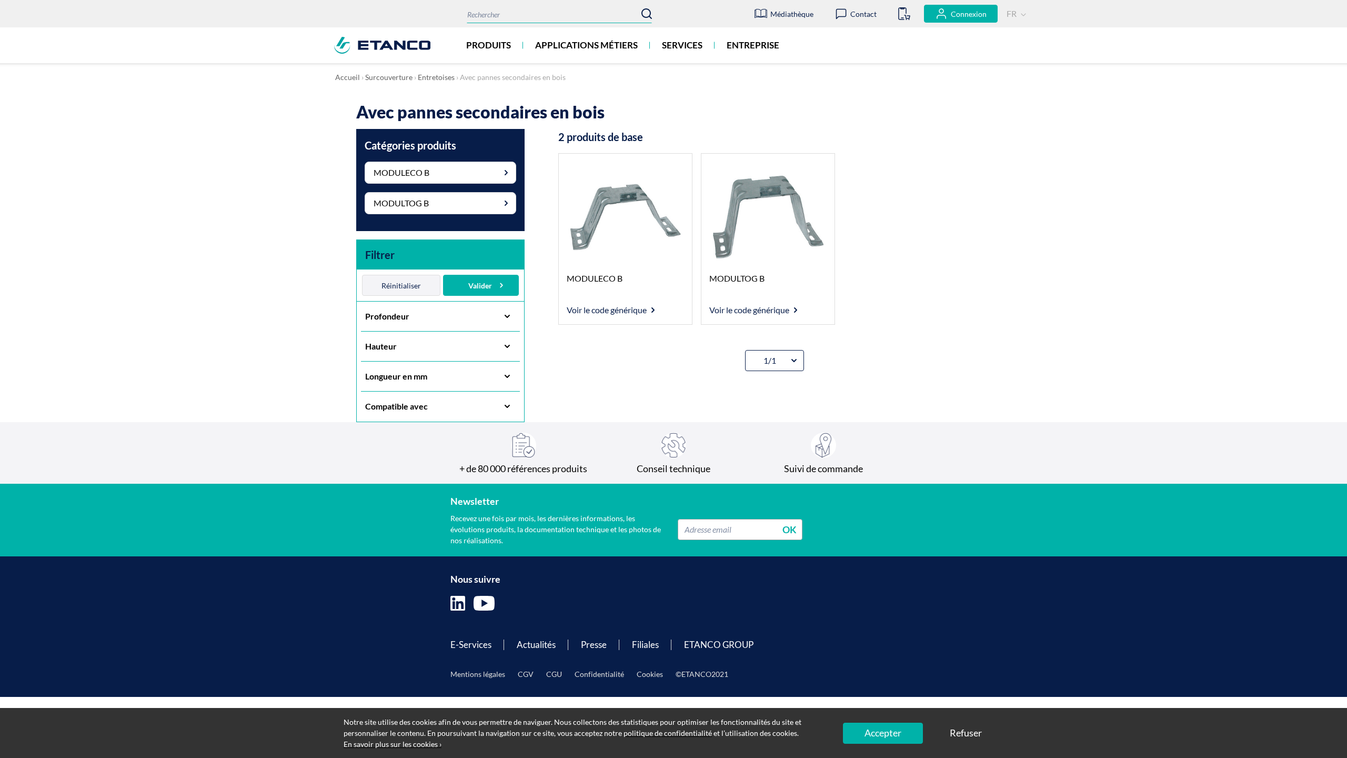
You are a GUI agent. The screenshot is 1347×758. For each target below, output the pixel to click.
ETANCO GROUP (718, 644)
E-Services (470, 644)
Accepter (883, 733)
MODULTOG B (401, 203)
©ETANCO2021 (702, 674)
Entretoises (436, 77)
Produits (488, 45)
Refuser (966, 733)
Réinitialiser (401, 285)
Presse (594, 644)
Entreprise (753, 45)
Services (682, 45)
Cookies (650, 674)
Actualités (536, 644)
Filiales (645, 644)
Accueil (347, 77)
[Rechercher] (646, 13)
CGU (554, 674)
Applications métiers (586, 45)
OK (789, 529)
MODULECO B (401, 172)
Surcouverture (389, 77)
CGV (526, 674)
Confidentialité (599, 674)
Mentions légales (477, 674)
